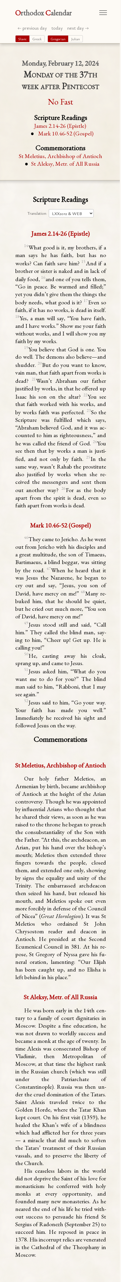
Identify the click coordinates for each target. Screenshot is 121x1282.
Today (57, 28)
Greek (37, 38)
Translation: (37, 213)
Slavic (22, 38)
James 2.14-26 (60, 126)
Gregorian (58, 38)
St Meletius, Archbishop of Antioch (60, 156)
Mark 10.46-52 (65, 133)
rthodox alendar (43, 13)
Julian (75, 38)
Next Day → (78, 28)
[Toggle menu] (103, 13)
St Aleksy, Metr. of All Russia (65, 163)
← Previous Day (32, 28)
